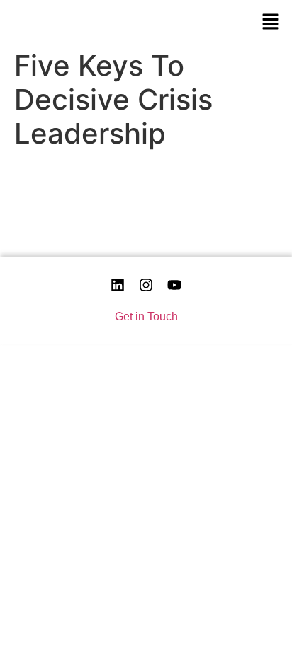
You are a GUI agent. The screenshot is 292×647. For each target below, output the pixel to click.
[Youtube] (174, 285)
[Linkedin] (117, 285)
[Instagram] (146, 285)
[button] (271, 21)
